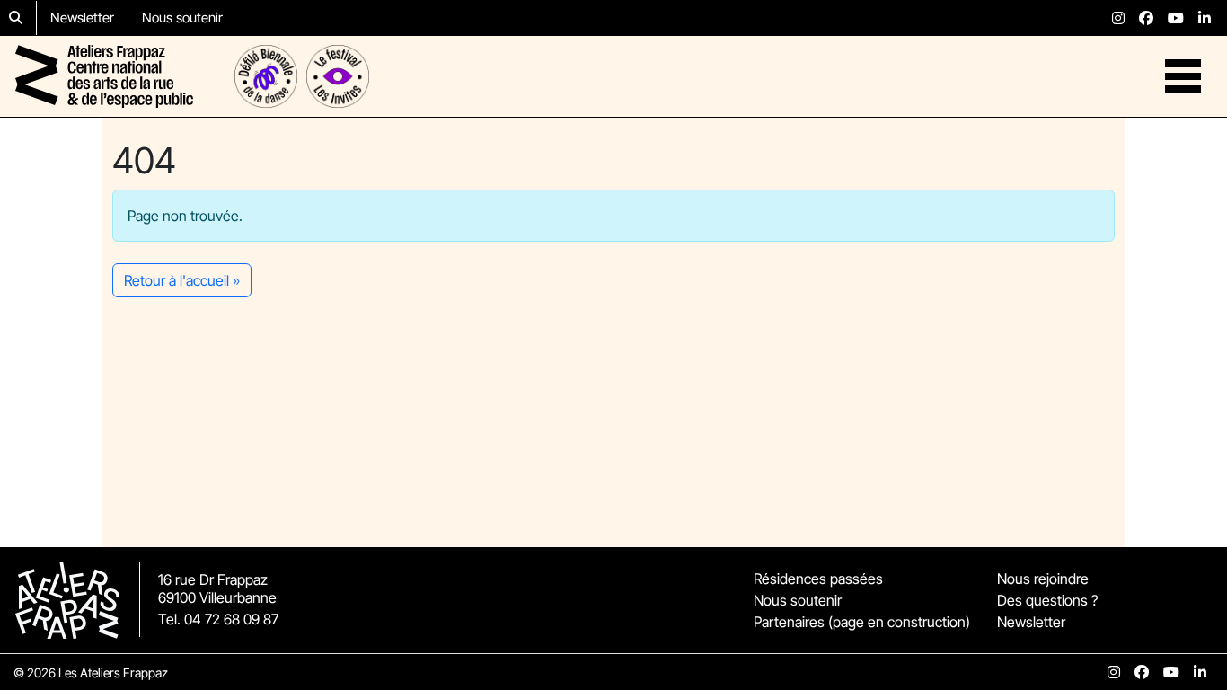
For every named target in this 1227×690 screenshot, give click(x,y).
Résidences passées (818, 579)
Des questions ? (1047, 600)
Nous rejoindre (1043, 579)
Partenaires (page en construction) (862, 622)
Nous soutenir (182, 17)
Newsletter (82, 17)
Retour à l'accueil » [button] (182, 280)
